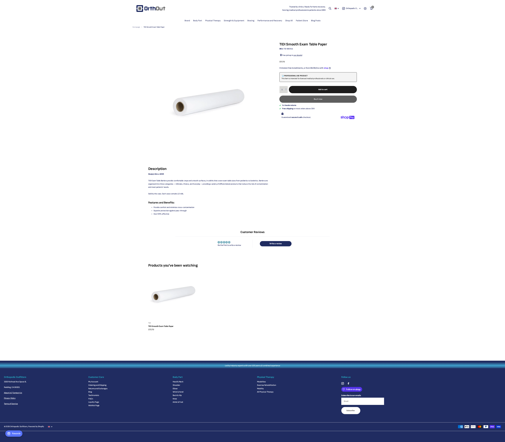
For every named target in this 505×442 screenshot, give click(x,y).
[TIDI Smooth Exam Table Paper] (173, 294)
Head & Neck (178, 381)
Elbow (175, 388)
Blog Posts (315, 20)
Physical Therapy (213, 20)
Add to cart (322, 89)
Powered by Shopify (36, 426)
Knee (175, 399)
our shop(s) (297, 55)
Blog (90, 392)
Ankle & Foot (178, 402)
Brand (187, 20)
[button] (286, 87)
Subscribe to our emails (351, 395)
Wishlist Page (93, 405)
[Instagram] (342, 383)
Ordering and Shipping (97, 385)
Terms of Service (11, 404)
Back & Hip (177, 395)
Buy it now (318, 99)
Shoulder (176, 385)
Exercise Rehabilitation (266, 385)
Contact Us (17, 393)
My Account (93, 381)
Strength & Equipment (234, 20)
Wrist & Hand (178, 392)
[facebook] (348, 383)
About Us (8, 393)
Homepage (136, 27)
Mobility (260, 388)
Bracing (250, 20)
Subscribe (350, 410)
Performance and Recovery (269, 20)
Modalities (261, 381)
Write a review (275, 243)
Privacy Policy (10, 398)
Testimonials (93, 395)
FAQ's (90, 399)
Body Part (197, 20)
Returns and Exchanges (97, 388)
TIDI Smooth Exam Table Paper (161, 326)
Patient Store (302, 20)
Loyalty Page (93, 402)
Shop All (289, 20)
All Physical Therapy (265, 392)
